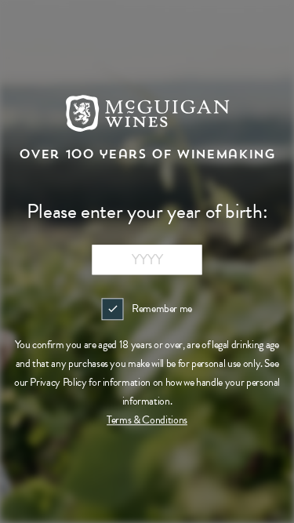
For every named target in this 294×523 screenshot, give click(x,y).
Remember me (162, 308)
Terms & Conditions (147, 420)
